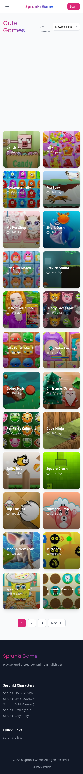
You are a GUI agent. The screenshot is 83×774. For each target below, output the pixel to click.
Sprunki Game (39, 6)
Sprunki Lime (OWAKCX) (19, 699)
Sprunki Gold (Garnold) (18, 704)
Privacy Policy (42, 767)
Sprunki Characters (18, 685)
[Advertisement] (41, 82)
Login (73, 6)
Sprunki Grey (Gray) (16, 716)
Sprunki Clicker (13, 738)
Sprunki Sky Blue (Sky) (18, 693)
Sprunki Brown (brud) (17, 710)
